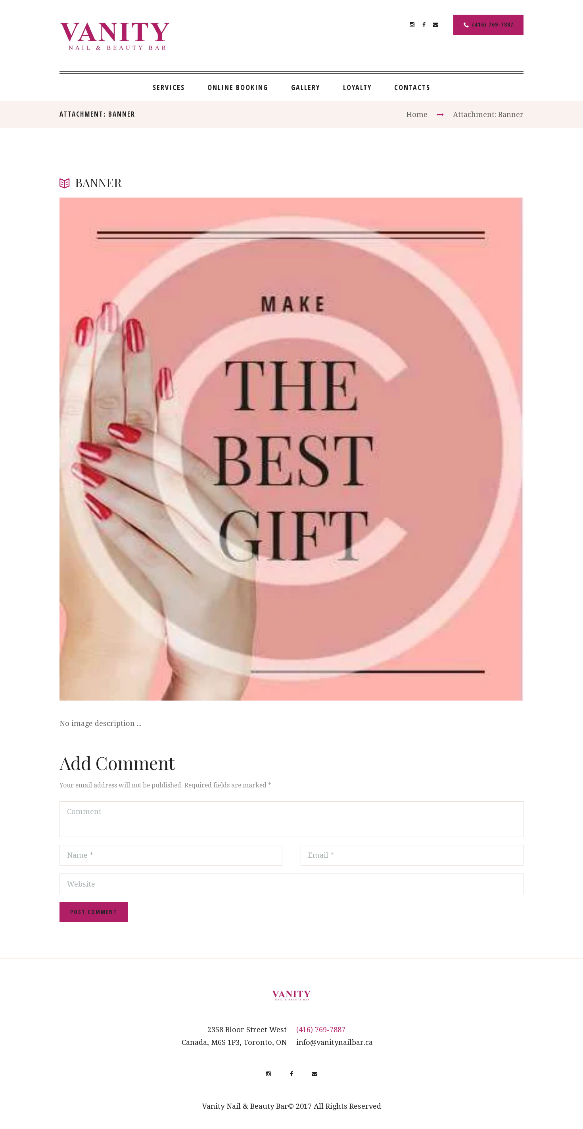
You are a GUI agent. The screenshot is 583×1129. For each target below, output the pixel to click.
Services (169, 87)
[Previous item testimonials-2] (175, 449)
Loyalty (357, 87)
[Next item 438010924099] (408, 449)
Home (417, 114)
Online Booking (237, 87)
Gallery (305, 87)
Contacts (412, 87)
